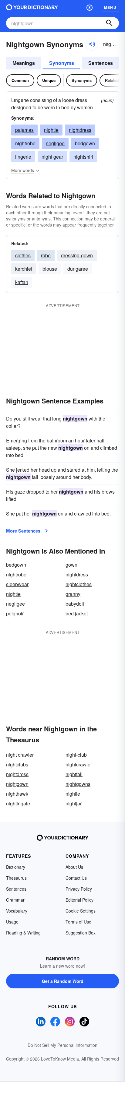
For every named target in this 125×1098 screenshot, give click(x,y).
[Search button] (109, 23)
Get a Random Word (62, 981)
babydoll (75, 603)
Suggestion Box (81, 933)
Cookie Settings (81, 911)
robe (46, 255)
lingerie (23, 156)
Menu (110, 7)
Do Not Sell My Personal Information (62, 1045)
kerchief (23, 268)
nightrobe (16, 574)
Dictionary (15, 867)
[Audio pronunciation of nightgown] (92, 44)
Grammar (15, 900)
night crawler (20, 754)
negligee (55, 143)
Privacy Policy (79, 889)
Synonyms (61, 62)
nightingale (18, 803)
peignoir (15, 613)
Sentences (100, 62)
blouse (49, 268)
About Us (74, 867)
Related (112, 80)
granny (73, 593)
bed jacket (77, 613)
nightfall (74, 774)
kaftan (21, 282)
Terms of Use (78, 922)
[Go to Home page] (32, 7)
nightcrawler (79, 764)
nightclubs (17, 764)
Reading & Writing (23, 933)
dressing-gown (77, 255)
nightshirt (83, 156)
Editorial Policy (79, 900)
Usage (12, 922)
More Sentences (23, 530)
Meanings (23, 62)
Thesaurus (16, 878)
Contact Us (76, 878)
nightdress (80, 129)
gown (71, 564)
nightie (51, 129)
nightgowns (78, 783)
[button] (89, 7)
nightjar (74, 803)
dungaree (77, 268)
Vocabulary (16, 911)
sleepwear (17, 584)
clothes (23, 255)
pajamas (24, 129)
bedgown (16, 564)
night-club (76, 754)
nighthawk (17, 793)
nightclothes (79, 584)
